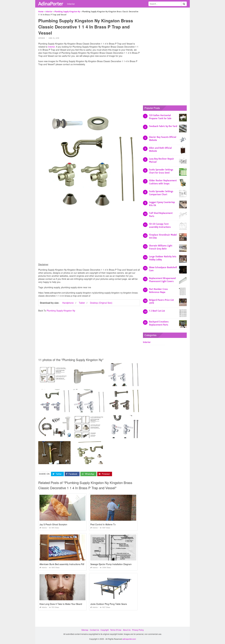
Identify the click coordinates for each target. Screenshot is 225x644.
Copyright (105, 630)
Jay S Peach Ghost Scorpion (53, 524)
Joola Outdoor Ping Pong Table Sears (108, 603)
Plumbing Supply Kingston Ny (61, 310)
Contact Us (94, 630)
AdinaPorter (50, 3)
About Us (127, 630)
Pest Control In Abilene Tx (103, 524)
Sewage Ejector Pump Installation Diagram (111, 564)
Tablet (82, 302)
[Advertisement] (89, 89)
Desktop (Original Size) (101, 302)
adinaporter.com (129, 639)
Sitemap (84, 630)
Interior (71, 3)
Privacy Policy (138, 630)
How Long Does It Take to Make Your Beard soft (62, 603)
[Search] (184, 4)
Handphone (68, 302)
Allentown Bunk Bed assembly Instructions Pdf (61, 564)
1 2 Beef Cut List (157, 310)
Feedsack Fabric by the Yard (163, 126)
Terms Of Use (115, 630)
